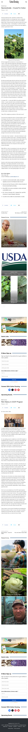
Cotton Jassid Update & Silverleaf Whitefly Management (14, 301)
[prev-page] (2, 306)
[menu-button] (2, 2)
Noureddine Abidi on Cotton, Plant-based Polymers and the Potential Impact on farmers (14, 245)
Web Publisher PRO (16, 723)
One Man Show (4, 213)
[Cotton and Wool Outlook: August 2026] (14, 262)
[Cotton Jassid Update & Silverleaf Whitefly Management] (14, 290)
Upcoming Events (6, 395)
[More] (19, 14)
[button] (26, 2)
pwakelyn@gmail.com (15, 176)
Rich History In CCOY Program (21, 213)
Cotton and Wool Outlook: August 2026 (14, 274)
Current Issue (3, 5)
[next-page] (4, 306)
